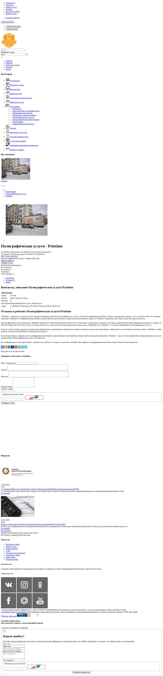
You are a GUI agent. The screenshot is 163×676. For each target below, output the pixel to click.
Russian (17, 27)
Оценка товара (7, 389)
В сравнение (40, 254)
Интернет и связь (17, 85)
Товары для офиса (17, 150)
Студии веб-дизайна (18, 141)
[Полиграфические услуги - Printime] (26, 240)
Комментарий (6, 387)
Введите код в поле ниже (13, 394)
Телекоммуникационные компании (24, 145)
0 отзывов (5, 254)
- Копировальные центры (22, 113)
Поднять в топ (7, 263)
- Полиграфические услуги (22, 117)
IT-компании (15, 81)
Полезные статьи (13, 65)
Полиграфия (15, 107)
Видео (8, 69)
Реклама (13, 128)
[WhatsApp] (19, 347)
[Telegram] (25, 347)
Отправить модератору (81, 672)
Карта (8, 282)
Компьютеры (15, 89)
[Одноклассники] (5, 347)
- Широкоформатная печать (22, 124)
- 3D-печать (16, 109)
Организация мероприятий (21, 98)
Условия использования (15, 553)
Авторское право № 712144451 (13, 612)
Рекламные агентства (18, 132)
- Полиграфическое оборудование (25, 120)
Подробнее (5, 493)
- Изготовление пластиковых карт (25, 111)
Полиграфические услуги (16, 194)
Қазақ (15, 29)
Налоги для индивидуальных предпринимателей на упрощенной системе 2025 (33, 524)
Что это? (14, 256)
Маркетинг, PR (16, 94)
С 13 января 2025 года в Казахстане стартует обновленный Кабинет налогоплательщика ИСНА (40, 489)
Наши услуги (11, 546)
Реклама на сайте (13, 544)
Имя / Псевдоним (8, 363)
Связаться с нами (13, 555)
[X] (12, 347)
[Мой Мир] (9, 347)
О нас (8, 551)
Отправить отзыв (8, 403)
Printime (4, 181)
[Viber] (15, 347)
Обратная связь (12, 559)
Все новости (6, 531)
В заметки (29, 254)
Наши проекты (12, 549)
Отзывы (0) (10, 280)
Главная (9, 61)
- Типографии (17, 122)
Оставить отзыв (17, 254)
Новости (9, 63)
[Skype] (22, 347)
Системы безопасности (19, 137)
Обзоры (9, 67)
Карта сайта (10, 557)
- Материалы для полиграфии (23, 115)
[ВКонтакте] (2, 347)
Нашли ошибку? (7, 261)
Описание (10, 278)
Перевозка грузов (17, 102)
